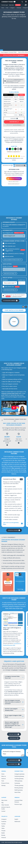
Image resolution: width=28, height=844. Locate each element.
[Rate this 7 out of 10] (15, 156)
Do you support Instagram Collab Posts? (13, 716)
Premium (18, 5)
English (16, 819)
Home (2, 774)
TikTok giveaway (18, 781)
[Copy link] (21, 149)
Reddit (3, 833)
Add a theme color (9, 287)
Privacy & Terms (5, 783)
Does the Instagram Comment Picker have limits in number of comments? (12, 702)
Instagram (22, 670)
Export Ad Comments (16, 141)
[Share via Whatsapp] (12, 149)
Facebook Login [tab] (19, 165)
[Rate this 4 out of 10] (11, 156)
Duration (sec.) (21, 280)
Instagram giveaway (19, 774)
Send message (13, 738)
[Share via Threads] (15, 149)
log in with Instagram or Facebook (16, 86)
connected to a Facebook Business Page (12, 644)
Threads (3, 831)
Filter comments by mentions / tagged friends (12, 250)
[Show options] (14, 236)
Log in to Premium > (17, 125)
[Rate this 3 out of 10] (10, 156)
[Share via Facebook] (7, 149)
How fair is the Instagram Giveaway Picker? (11, 709)
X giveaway (17, 783)
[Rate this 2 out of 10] (9, 156)
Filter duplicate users (10, 246)
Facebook (14, 670)
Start (14, 322)
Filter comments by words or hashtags (14, 254)
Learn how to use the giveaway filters (11, 523)
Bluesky (3, 835)
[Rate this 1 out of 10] (8, 156)
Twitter (3, 826)
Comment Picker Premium (19, 801)
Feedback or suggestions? (13, 152)
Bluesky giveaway (19, 788)
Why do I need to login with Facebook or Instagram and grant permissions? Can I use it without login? (12, 724)
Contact (3, 811)
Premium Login (4, 5)
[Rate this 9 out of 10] (18, 156)
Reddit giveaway (19, 790)
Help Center (11, 5)
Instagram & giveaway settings (18, 88)
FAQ (2, 803)
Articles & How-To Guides (5, 808)
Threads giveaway (19, 785)
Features (3, 779)
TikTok (2, 828)
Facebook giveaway (19, 776)
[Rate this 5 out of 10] (13, 156)
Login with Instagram (15, 178)
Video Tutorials (5, 805)
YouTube (3, 824)
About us (3, 776)
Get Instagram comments (9, 300)
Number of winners (7, 266)
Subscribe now (13, 122)
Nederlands (17, 822)
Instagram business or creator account (14, 80)
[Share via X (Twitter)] (10, 149)
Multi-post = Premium (18, 233)
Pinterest (3, 837)
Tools (2, 781)
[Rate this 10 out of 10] (19, 156)
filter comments (16, 468)
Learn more (13, 118)
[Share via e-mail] (18, 149)
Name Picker (18, 792)
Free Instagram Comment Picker (9, 52)
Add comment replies (10, 243)
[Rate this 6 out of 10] (14, 156)
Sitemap (3, 785)
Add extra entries (9, 256)
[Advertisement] (14, 35)
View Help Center (13, 734)
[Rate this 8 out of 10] (17, 156)
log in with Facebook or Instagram (14, 225)
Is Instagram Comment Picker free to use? (12, 677)
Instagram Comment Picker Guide (9, 393)
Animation (5, 280)
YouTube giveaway (19, 779)
